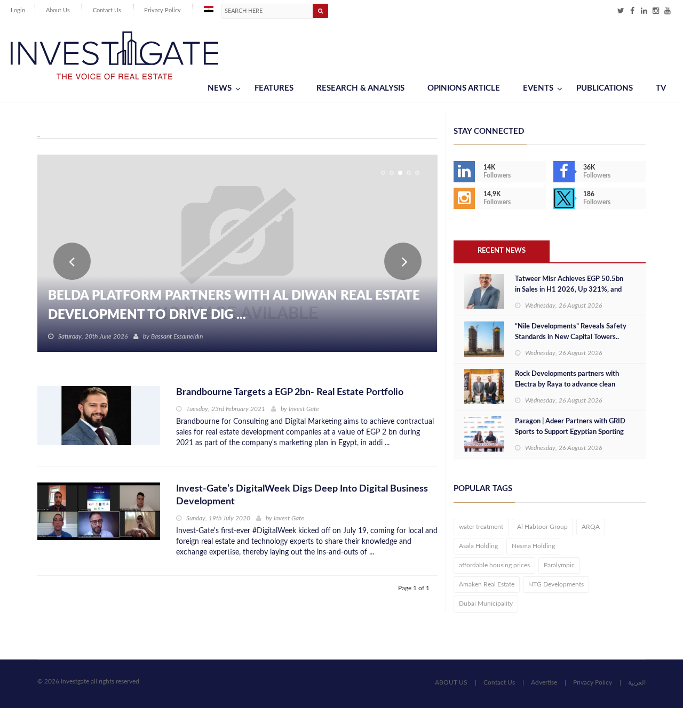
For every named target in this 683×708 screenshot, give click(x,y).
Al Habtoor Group (542, 527)
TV (661, 88)
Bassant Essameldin (177, 336)
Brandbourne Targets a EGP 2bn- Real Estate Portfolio (289, 392)
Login (18, 10)
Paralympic (559, 565)
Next (403, 261)
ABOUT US (451, 682)
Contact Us (107, 10)
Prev (72, 261)
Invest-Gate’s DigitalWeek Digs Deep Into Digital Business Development (302, 495)
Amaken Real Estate (486, 584)
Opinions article (463, 88)
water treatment (481, 527)
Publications (604, 88)
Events (538, 88)
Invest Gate (304, 409)
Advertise (544, 682)
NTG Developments (556, 584)
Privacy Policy (162, 10)
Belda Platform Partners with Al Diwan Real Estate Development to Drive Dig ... (234, 305)
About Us (58, 10)
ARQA (591, 527)
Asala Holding (478, 546)
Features (274, 88)
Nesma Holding (533, 546)
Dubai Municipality (486, 603)
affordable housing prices (494, 565)
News (220, 88)
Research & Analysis (360, 88)
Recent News (502, 250)
